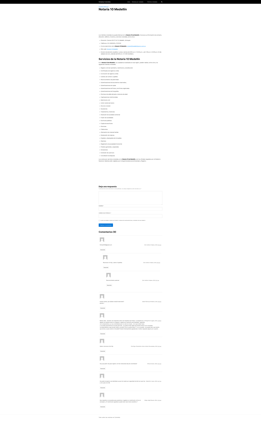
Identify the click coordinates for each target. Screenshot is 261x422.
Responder (102, 249)
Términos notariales (152, 2)
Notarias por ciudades (137, 2)
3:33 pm (159, 400)
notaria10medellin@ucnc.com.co (136, 46)
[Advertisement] (130, 22)
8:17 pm (157, 280)
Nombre (101, 205)
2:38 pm (159, 320)
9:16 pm (159, 301)
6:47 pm (159, 381)
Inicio (128, 2)
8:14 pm (159, 244)
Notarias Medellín (103, 6)
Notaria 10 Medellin (112, 49)
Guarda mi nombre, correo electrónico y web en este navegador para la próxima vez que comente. (123, 220)
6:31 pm (159, 346)
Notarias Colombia (104, 2)
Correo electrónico (105, 213)
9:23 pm (159, 363)
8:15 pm (158, 262)
